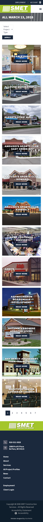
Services (7, 465)
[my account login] (40, 2)
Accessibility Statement (21, 510)
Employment (20, 2)
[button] (40, 9)
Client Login (8, 490)
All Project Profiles (11, 469)
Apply (7, 37)
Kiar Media (28, 518)
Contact (7, 478)
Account (34, 2)
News (5, 474)
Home (5, 457)
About (6, 461)
